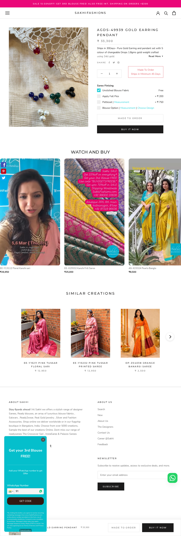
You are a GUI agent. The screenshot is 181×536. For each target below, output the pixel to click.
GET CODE (25, 501)
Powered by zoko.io (25, 530)
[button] (10, 491)
